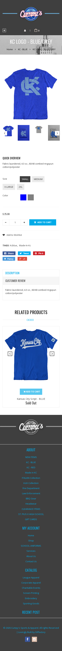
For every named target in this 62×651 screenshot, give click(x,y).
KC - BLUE (22, 49)
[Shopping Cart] (35, 30)
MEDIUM (38, 179)
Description (12, 273)
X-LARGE (8, 186)
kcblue (14, 245)
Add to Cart (44, 222)
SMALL (25, 179)
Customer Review (15, 281)
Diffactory (40, 632)
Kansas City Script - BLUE (31, 398)
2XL (20, 186)
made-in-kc (25, 245)
